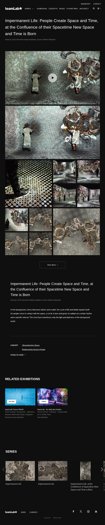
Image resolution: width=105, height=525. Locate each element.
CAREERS (33, 512)
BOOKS (62, 9)
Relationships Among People (33, 349)
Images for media (16, 355)
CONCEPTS (53, 9)
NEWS (23, 512)
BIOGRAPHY (85, 4)
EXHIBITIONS (42, 9)
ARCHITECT (84, 9)
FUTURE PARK (72, 9)
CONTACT (97, 4)
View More (51, 265)
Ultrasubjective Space (31, 345)
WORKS (28, 9)
